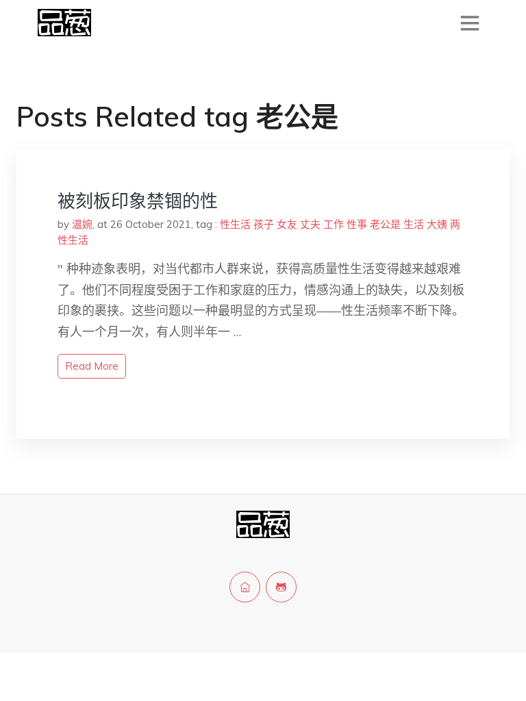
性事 (357, 224)
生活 (413, 224)
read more (91, 365)
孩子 (263, 224)
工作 (333, 224)
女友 (287, 224)
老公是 (385, 224)
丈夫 (310, 224)
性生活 (235, 224)
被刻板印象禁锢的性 (138, 201)
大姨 (437, 224)
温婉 (82, 224)
